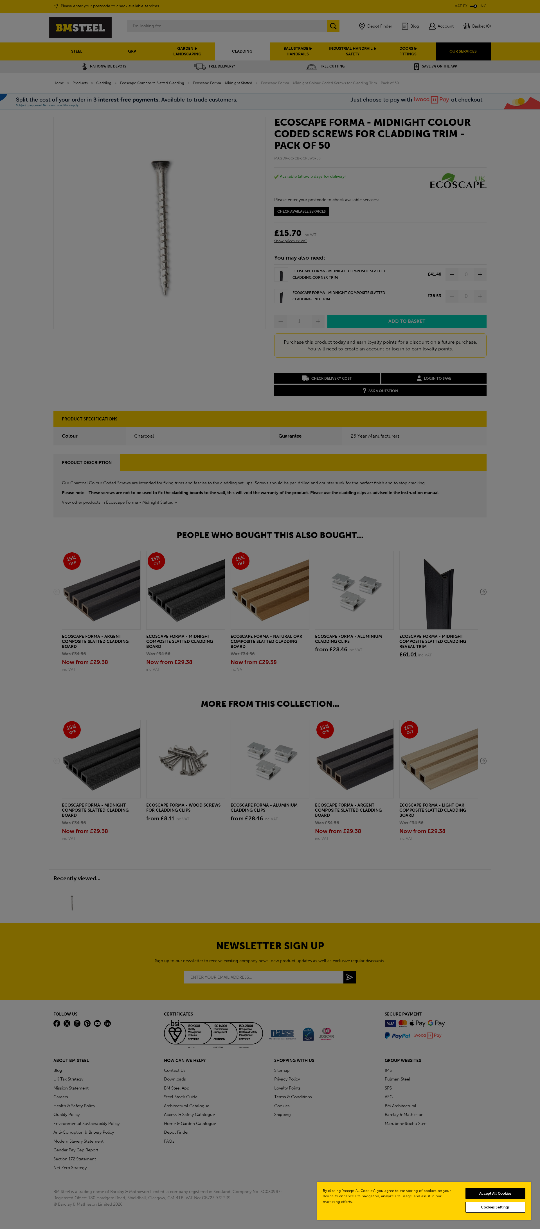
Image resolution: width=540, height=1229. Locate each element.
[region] (424, 1200)
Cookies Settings (495, 1207)
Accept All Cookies (495, 1193)
